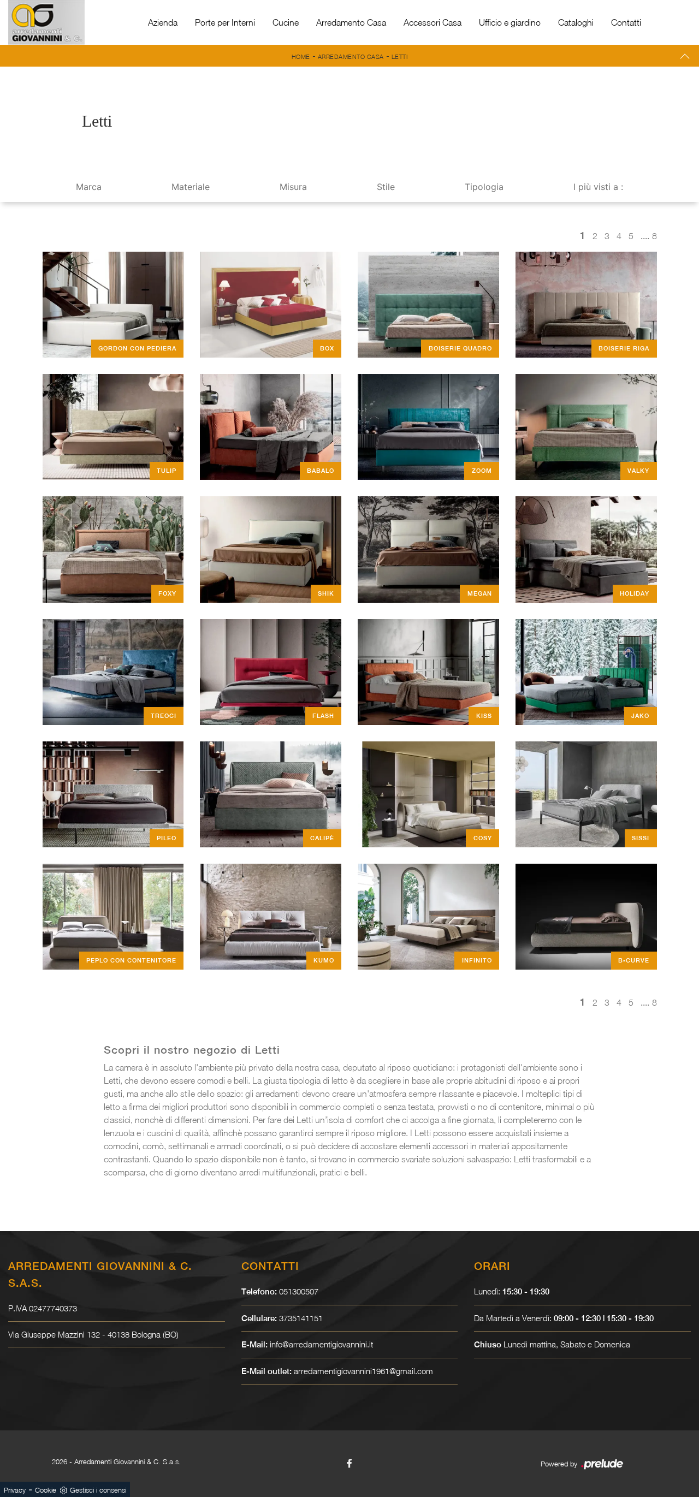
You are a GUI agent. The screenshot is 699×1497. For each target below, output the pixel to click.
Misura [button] (293, 186)
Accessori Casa (432, 22)
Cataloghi (576, 22)
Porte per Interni (225, 22)
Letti (400, 56)
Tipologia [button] (484, 186)
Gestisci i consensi (98, 1490)
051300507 (298, 1291)
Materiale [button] (190, 186)
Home (301, 56)
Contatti (626, 22)
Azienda (162, 22)
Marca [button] (89, 186)
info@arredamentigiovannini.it (321, 1344)
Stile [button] (386, 186)
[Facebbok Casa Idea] (349, 1463)
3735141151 (301, 1318)
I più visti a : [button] (598, 186)
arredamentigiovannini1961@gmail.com (363, 1371)
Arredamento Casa (351, 22)
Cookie (45, 1490)
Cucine (286, 22)
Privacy (15, 1490)
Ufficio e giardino (510, 22)
